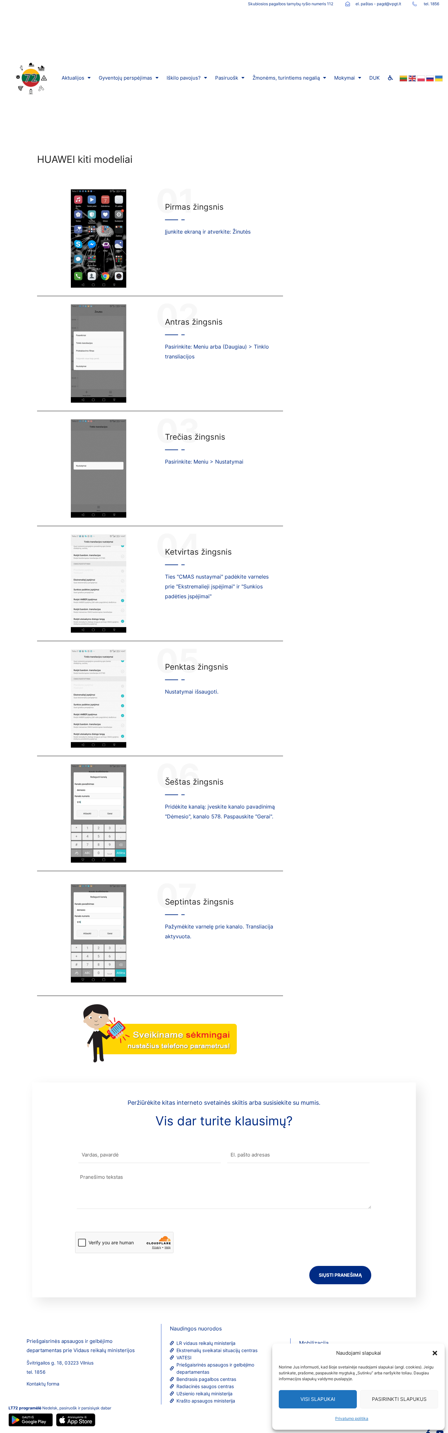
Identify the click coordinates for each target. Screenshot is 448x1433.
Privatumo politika (351, 1418)
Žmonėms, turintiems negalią (286, 78)
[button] (435, 1353)
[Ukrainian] (438, 78)
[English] (411, 78)
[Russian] (429, 78)
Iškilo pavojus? (184, 78)
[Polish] (420, 78)
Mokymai (344, 78)
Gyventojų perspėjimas (125, 78)
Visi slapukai (317, 1399)
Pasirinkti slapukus (399, 1399)
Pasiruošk (226, 78)
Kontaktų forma (43, 1383)
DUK (374, 78)
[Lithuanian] (402, 78)
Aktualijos (73, 78)
